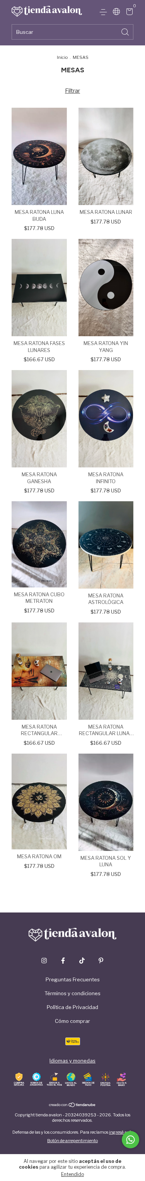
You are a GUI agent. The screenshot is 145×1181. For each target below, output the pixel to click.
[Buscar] (125, 31)
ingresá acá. (121, 1132)
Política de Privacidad (72, 1007)
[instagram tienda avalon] (44, 960)
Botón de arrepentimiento (72, 1140)
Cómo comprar (72, 1021)
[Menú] (104, 12)
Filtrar (72, 90)
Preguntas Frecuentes (73, 979)
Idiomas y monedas (72, 1061)
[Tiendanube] (72, 1105)
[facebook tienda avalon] (63, 960)
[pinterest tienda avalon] (101, 960)
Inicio (62, 57)
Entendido (72, 1174)
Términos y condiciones (72, 993)
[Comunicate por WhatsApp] (130, 1139)
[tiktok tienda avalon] (82, 960)
